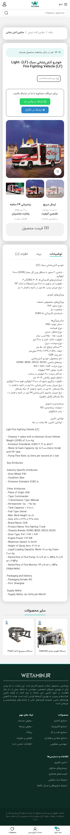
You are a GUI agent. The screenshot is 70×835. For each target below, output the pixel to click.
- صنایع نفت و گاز (59, 732)
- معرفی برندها (26, 726)
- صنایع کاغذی (61, 721)
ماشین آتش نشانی (15, 32)
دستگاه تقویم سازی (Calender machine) (52, 652)
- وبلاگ (29, 732)
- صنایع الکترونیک (59, 726)
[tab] (56, 254)
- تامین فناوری (61, 762)
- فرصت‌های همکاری (58, 774)
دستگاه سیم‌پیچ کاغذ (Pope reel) (20, 652)
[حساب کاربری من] (4, 4)
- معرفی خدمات (25, 721)
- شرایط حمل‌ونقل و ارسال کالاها (52, 785)
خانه (50, 32)
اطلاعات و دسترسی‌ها (57, 756)
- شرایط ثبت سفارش (58, 780)
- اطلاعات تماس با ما (22, 744)
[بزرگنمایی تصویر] (58, 171)
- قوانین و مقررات (24, 738)
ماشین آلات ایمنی (36, 32)
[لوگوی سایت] (35, 4)
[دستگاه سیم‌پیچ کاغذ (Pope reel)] (18, 634)
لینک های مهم (26, 715)
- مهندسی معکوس (59, 744)
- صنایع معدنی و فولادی (56, 738)
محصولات (63, 715)
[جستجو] (6, 12)
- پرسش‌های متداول (58, 768)
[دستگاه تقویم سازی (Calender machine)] (52, 634)
